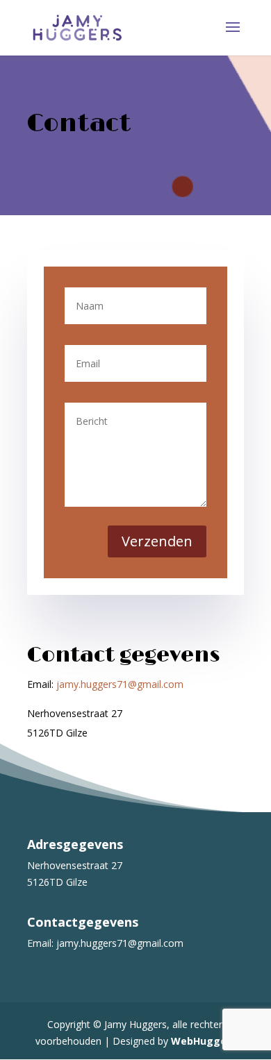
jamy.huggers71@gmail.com (119, 684)
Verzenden (157, 541)
